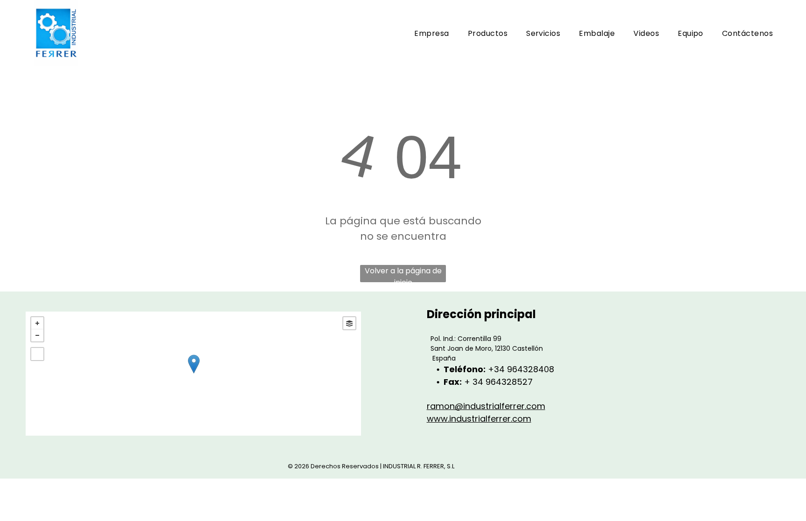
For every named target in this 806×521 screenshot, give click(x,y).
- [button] (37, 335)
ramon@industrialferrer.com (486, 406)
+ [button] (37, 323)
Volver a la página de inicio (403, 273)
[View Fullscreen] (37, 354)
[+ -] (193, 374)
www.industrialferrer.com (479, 418)
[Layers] (349, 323)
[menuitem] (431, 33)
